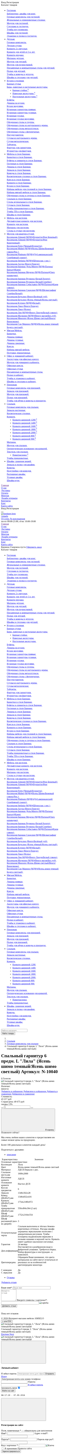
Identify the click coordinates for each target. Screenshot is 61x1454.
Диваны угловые (15, 340)
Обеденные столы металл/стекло (23, 128)
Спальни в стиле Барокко (19, 199)
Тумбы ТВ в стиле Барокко (20, 211)
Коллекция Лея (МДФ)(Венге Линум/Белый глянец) (32, 312)
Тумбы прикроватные (18, 458)
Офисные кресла (15, 365)
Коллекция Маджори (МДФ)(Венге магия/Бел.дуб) (31, 316)
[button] (5, 1334)
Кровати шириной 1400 (24, 423)
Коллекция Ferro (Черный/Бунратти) (25, 246)
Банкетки (11, 333)
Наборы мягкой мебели (18, 349)
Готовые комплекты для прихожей (24, 388)
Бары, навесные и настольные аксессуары (27, 87)
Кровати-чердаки (15, 55)
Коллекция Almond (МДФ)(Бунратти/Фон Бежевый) (32, 237)
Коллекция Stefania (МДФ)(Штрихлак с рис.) (29, 260)
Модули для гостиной (18, 23)
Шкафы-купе (13, 480)
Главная (5, 485)
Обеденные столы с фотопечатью (23, 132)
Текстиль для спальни (18, 451)
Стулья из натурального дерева (22, 138)
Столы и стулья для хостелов (21, 230)
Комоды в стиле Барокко (19, 173)
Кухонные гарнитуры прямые (21, 109)
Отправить (49, 1374)
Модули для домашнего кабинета (23, 362)
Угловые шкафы (15, 477)
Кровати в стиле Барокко (19, 183)
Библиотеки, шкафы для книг (21, 13)
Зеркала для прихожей (18, 391)
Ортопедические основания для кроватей (27, 448)
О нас (4, 488)
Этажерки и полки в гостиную (22, 36)
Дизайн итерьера (9, 498)
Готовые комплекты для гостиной (23, 17)
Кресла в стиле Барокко (18, 179)
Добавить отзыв (9, 1306)
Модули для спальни (17, 445)
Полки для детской (16, 71)
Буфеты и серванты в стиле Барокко (24, 160)
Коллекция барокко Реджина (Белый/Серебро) (29, 282)
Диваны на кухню (16, 103)
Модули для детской (17, 61)
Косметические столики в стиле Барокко (27, 176)
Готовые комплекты (17, 42)
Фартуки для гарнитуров (19, 147)
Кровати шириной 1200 (24, 420)
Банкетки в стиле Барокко (19, 157)
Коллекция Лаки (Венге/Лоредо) (23, 306)
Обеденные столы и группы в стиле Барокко (29, 195)
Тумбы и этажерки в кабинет (21, 378)
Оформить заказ (34, 547)
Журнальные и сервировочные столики (26, 20)
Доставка (5, 490)
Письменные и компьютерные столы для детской (31, 68)
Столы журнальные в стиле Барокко (24, 202)
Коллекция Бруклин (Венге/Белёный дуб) (27, 296)
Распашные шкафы (16, 474)
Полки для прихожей (17, 397)
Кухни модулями (15, 106)
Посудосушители (15, 135)
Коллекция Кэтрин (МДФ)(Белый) (24, 303)
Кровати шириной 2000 (24, 432)
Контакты (6, 501)
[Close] (23, 1352)
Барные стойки (20, 90)
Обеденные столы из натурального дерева (27, 125)
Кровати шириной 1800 (24, 429)
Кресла (10, 346)
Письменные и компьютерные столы (25, 372)
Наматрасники (20, 455)
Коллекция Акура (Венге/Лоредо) (23, 264)
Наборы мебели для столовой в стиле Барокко (29, 189)
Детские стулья (14, 45)
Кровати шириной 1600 (24, 426)
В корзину (49, 1130)
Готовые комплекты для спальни (23, 407)
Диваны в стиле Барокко (19, 167)
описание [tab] (11, 1154)
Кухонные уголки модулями (21, 119)
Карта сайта (7, 506)
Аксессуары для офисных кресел (23, 359)
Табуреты (12, 144)
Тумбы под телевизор (17, 29)
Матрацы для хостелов (18, 227)
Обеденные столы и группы (21, 122)
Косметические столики (19, 413)
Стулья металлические (18, 141)
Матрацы (11, 442)
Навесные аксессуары (23, 93)
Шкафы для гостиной (17, 33)
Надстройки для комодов (19, 471)
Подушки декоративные (19, 353)
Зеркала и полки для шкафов (21, 464)
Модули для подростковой (20, 64)
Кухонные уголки (16, 116)
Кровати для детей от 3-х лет (21, 52)
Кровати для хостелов (18, 224)
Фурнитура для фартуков (19, 151)
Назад (4, 1376)
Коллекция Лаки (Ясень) (19, 309)
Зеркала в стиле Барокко (19, 170)
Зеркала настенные (16, 410)
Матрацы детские (15, 58)
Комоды (11, 468)
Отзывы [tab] (11, 1277)
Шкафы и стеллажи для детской (22, 77)
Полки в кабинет (15, 375)
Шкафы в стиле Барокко (19, 214)
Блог (3, 503)
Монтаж (5, 495)
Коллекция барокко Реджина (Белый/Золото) (29, 279)
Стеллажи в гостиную (18, 26)
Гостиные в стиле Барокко (20, 163)
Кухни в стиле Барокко (18, 186)
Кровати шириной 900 (24, 439)
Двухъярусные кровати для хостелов (25, 221)
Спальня (11, 1041)
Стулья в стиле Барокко (18, 205)
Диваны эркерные (16, 343)
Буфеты (11, 100)
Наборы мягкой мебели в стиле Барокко (26, 192)
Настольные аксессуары (24, 96)
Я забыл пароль (35, 1385)
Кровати (11, 416)
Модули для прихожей (18, 394)
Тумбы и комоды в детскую (20, 74)
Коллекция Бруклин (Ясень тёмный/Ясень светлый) (32, 300)
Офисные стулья (15, 369)
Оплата (4, 493)
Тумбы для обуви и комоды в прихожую (26, 400)
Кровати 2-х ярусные (17, 48)
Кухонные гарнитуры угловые (22, 112)
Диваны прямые (15, 337)
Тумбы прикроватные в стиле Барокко (26, 208)
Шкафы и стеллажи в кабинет (21, 381)
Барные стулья (14, 84)
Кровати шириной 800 (24, 436)
